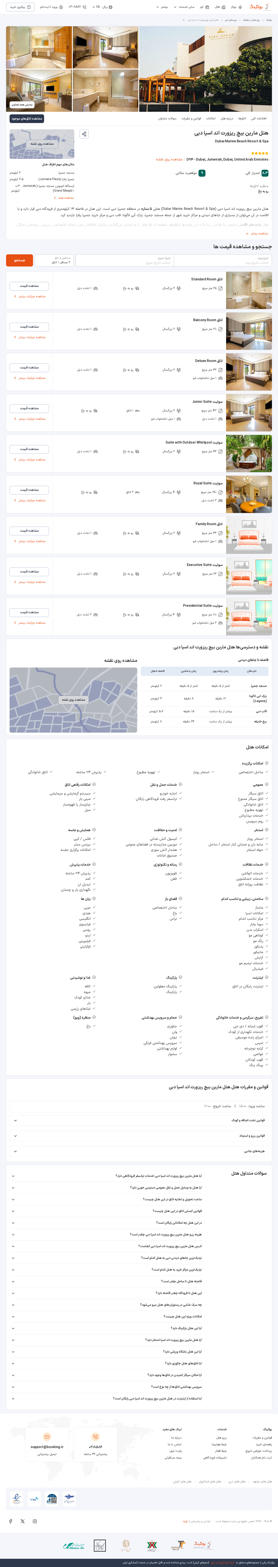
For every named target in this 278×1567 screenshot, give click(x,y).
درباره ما (176, 1437)
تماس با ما (175, 1444)
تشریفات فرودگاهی (215, 1457)
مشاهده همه (66, 198)
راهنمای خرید (264, 1444)
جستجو (19, 260)
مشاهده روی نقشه (169, 159)
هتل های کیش (182, 1481)
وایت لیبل (175, 1451)
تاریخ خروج (164, 258)
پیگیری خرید (17, 7)
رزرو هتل (221, 1437)
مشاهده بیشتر (259, 233)
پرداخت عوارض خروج (258, 1451)
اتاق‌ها (242, 118)
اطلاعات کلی (259, 118)
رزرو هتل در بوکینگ (251, 20)
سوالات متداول (167, 118)
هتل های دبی (236, 1481)
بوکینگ (269, 20)
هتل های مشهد (262, 1481)
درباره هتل (227, 118)
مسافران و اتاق (62, 258)
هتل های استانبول (210, 1481)
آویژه (185, 1521)
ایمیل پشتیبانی (47, 1454)
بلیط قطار (221, 1451)
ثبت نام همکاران (261, 1457)
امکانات (210, 118)
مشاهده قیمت (29, 286)
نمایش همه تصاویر (22, 105)
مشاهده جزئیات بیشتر (32, 296)
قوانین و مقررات (191, 118)
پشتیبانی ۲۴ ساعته (95, 1454)
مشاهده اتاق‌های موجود (27, 119)
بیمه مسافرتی (173, 1457)
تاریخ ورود (263, 258)
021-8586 (75, 7)
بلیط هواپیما (219, 1444)
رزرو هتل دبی (231, 20)
